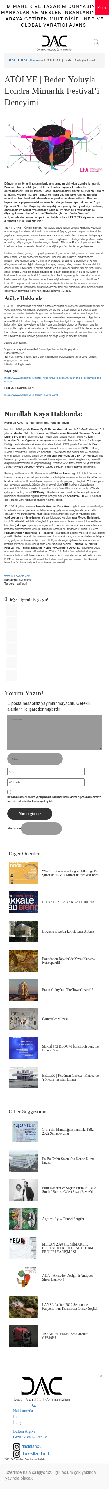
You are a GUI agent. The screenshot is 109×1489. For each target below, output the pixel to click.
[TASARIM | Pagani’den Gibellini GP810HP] (23, 1336)
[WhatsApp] (11, 636)
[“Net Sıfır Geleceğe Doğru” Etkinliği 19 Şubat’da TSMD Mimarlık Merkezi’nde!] (23, 873)
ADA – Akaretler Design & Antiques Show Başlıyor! (67, 1277)
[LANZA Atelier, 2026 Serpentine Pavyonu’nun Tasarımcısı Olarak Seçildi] (23, 1307)
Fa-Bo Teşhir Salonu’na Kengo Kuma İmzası (68, 1161)
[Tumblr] (11, 662)
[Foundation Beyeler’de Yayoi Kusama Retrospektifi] (23, 961)
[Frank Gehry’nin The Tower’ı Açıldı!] (23, 990)
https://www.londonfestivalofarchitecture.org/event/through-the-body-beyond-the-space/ (53, 379)
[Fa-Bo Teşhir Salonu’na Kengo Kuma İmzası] (23, 1161)
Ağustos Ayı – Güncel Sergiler (63, 1219)
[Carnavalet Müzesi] (23, 1019)
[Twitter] (11, 623)
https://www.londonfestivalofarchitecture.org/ (31, 394)
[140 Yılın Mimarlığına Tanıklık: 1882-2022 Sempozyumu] (23, 1131)
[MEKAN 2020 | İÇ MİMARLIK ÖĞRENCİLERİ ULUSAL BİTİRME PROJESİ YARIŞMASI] (23, 1248)
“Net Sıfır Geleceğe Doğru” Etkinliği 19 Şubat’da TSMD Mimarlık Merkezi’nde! (70, 873)
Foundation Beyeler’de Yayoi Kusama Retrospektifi (68, 961)
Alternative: (14, 828)
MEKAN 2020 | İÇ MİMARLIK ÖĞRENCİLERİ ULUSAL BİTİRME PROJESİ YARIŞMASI (68, 1248)
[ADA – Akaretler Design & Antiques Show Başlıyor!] (23, 1277)
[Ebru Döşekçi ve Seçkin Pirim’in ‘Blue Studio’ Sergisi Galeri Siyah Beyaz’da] (23, 1190)
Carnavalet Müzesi (55, 1019)
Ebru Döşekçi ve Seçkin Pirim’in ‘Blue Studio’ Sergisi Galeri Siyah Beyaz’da (69, 1190)
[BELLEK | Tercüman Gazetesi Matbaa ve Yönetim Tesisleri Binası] (23, 1077)
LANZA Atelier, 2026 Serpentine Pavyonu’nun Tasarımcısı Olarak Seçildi (69, 1307)
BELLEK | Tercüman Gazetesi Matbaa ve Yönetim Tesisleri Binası (70, 1077)
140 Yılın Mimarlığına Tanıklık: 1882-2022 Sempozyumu (68, 1131)
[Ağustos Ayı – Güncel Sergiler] (23, 1219)
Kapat (102, 7)
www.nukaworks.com (17, 576)
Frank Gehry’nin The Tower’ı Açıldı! (67, 990)
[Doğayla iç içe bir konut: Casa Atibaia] (23, 931)
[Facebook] (11, 610)
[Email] (11, 675)
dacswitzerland (34, 1453)
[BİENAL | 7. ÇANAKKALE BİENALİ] (23, 902)
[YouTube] (34, 1405)
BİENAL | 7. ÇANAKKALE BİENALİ (70, 902)
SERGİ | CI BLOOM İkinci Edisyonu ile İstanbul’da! (70, 1048)
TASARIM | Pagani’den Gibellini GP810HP (65, 1336)
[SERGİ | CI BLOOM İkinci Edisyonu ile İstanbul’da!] (23, 1048)
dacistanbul (31, 1446)
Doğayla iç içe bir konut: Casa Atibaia (68, 931)
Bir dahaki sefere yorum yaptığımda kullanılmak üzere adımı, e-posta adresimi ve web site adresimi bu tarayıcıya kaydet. (54, 799)
